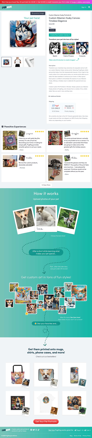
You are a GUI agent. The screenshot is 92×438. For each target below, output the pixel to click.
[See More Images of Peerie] (17, 403)
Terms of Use (77, 435)
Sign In (84, 7)
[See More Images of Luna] (46, 374)
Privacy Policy (87, 435)
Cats (87, 430)
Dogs (78, 430)
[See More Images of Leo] (74, 374)
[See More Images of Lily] (74, 403)
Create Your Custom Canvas (59, 35)
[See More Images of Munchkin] (46, 403)
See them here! (75, 317)
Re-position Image (38, 13)
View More (46, 185)
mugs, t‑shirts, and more (81, 2)
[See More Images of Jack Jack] (17, 374)
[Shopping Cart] (89, 7)
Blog (71, 435)
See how (52, 430)
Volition (15, 435)
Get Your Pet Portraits (46, 421)
